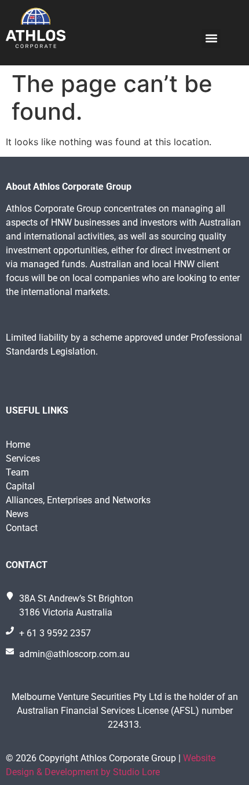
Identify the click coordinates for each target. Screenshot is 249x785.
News (17, 513)
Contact (22, 527)
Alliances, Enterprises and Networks (78, 500)
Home (18, 444)
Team (17, 472)
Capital (20, 486)
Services (23, 458)
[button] (211, 38)
